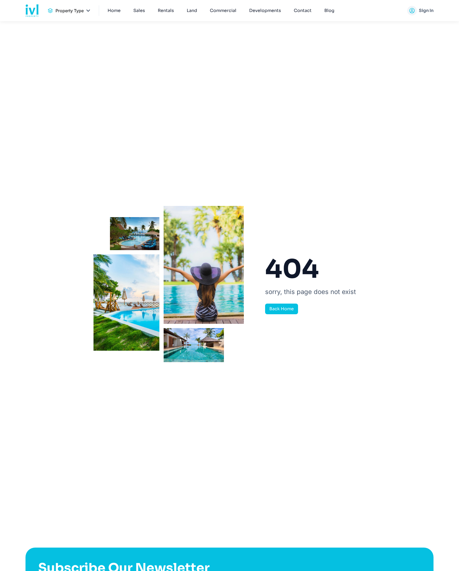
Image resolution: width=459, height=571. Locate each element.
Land (192, 10)
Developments (265, 10)
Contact (303, 10)
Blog (329, 10)
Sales (139, 10)
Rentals (166, 10)
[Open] (407, 10)
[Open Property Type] (88, 10)
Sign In (426, 10)
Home (114, 10)
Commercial (223, 10)
